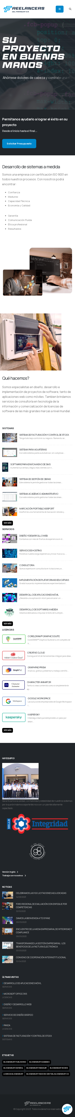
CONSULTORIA (26, 565)
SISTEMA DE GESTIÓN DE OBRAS (35, 479)
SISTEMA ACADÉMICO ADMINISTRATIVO (38, 493)
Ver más (7, 523)
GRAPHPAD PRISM (37, 667)
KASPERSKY (34, 714)
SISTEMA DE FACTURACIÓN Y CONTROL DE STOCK (44, 434)
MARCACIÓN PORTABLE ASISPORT (36, 508)
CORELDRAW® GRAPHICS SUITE (44, 636)
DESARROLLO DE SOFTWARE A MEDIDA (38, 609)
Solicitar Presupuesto (19, 143)
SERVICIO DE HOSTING (30, 550)
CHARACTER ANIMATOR (39, 682)
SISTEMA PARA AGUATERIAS (33, 449)
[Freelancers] (24, 8)
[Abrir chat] (67, 1109)
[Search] (70, 9)
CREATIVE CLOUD (36, 652)
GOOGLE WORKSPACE (39, 698)
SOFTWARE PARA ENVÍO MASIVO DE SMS (30, 464)
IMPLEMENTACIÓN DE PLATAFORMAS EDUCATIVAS (44, 580)
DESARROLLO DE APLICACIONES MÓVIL (39, 594)
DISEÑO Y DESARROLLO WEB (33, 535)
